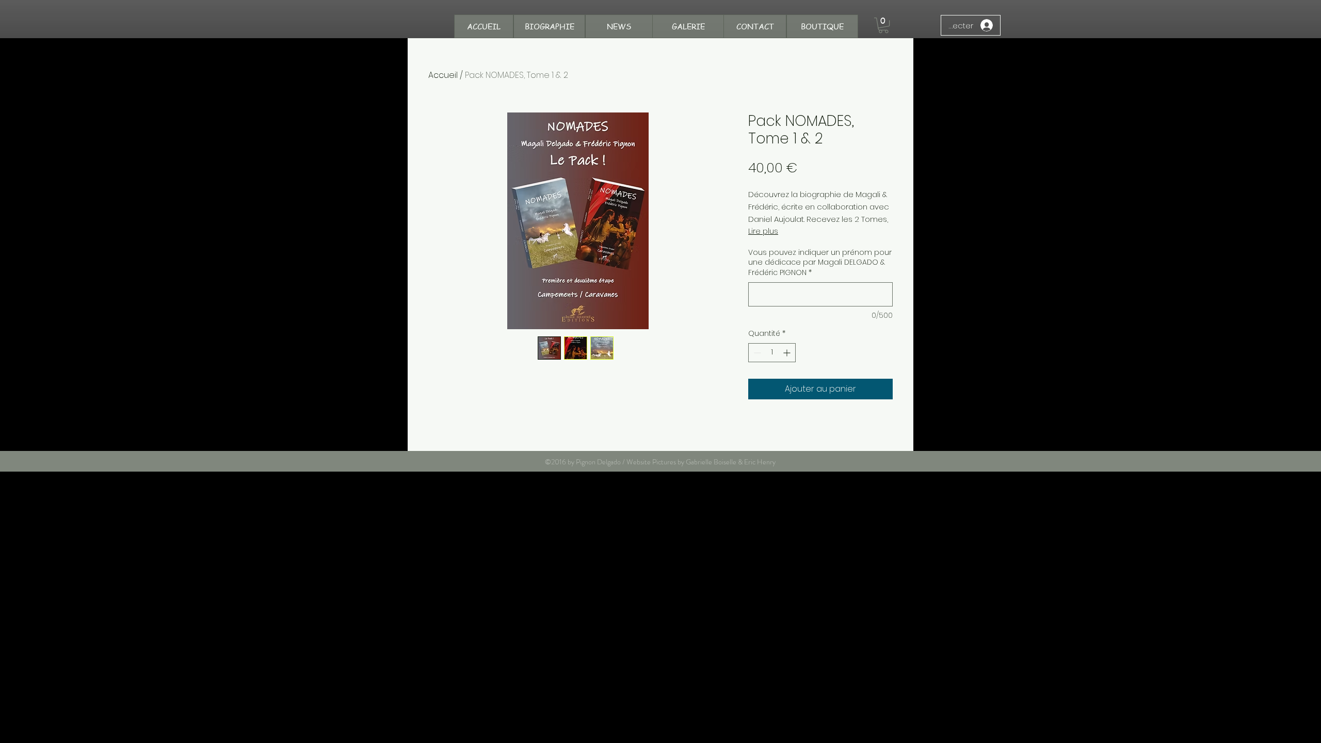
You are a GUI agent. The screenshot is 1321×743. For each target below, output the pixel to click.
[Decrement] (756, 353)
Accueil (443, 75)
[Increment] (787, 353)
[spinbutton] (772, 353)
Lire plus (763, 231)
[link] (883, 25)
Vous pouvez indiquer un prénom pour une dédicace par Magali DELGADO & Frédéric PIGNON (820, 263)
